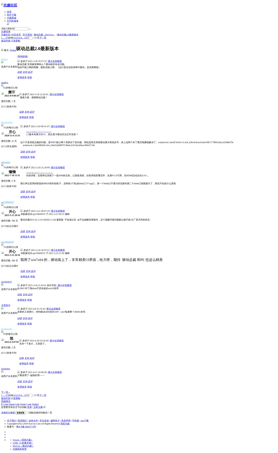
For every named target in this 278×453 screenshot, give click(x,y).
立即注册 (38, 407)
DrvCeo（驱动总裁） (23, 446)
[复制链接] (22, 56)
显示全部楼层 (55, 61)
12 (16, 38)
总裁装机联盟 (20, 449)
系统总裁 (65, 423)
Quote (23, 404)
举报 (29, 77)
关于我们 (11, 420)
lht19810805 (7, 122)
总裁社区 (5, 34)
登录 (8, 31)
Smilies (35, 404)
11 (14, 38)
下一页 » (5, 392)
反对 (30, 72)
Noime (13, 50)
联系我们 (22, 420)
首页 (9, 12)
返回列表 (5, 41)
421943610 (6, 282)
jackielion (5, 369)
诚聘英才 (55, 420)
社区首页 (16, 34)
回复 (19, 72)
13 (18, 38)
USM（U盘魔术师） (23, 443)
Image (12, 404)
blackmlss (5, 162)
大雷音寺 (5, 305)
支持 (25, 72)
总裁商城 (11, 18)
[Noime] (2, 50)
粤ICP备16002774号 (26, 426)
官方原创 (27, 34)
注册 (3, 31)
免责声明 (66, 420)
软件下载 (11, 15)
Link (17, 404)
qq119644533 (7, 202)
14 (21, 38)
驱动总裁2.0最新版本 (67, 34)
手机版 (75, 420)
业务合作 (33, 420)
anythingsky (6, 329)
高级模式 (5, 401)
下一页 (42, 38)
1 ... (3, 38)
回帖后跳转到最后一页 (40, 412)
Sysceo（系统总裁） (23, 440)
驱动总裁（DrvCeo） (44, 34)
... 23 (24, 38)
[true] (30, 29)
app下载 (85, 420)
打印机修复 (13, 21)
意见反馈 (44, 420)
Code (28, 404)
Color (6, 404)
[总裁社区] (9, 5)
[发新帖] (15, 41)
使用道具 (22, 77)
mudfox (4, 82)
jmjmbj (4, 59)
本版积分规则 (8, 412)
